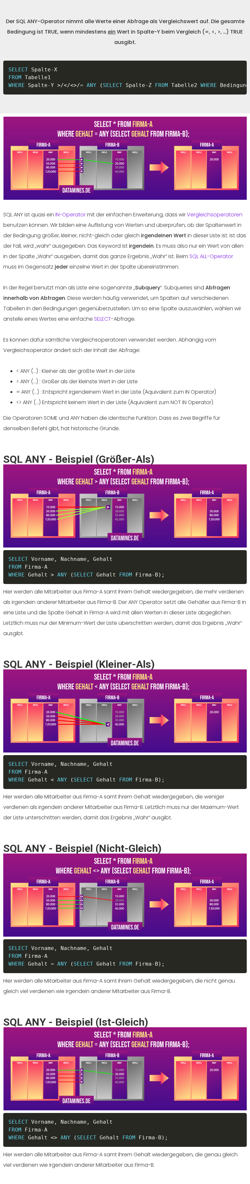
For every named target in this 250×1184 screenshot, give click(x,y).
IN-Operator (70, 214)
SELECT (102, 319)
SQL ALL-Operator (211, 256)
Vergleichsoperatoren (215, 214)
